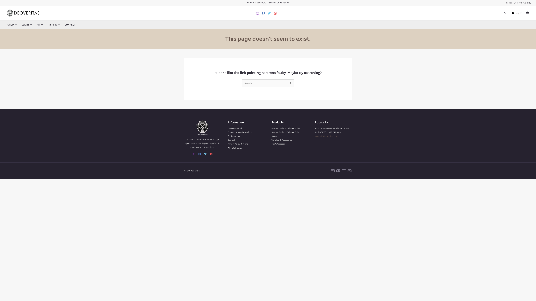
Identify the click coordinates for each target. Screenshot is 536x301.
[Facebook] (263, 13)
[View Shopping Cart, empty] (527, 13)
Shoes (274, 136)
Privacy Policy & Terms (238, 144)
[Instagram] (257, 13)
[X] (269, 13)
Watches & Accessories (281, 140)
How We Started (235, 128)
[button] (505, 13)
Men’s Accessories (279, 144)
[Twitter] (205, 154)
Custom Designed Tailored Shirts (285, 128)
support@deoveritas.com (326, 136)
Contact (231, 140)
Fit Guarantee (234, 136)
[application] (15, 24)
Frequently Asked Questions (240, 132)
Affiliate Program (235, 148)
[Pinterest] (275, 13)
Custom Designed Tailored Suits (285, 132)
